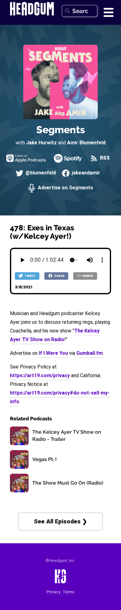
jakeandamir (85, 173)
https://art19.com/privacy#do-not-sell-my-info (60, 397)
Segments (60, 129)
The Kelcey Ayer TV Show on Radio (55, 335)
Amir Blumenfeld (86, 143)
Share (59, 276)
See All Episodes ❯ (60, 521)
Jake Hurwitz (41, 143)
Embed (87, 276)
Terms (68, 592)
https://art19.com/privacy (40, 375)
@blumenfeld (40, 173)
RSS (104, 158)
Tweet (30, 276)
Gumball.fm (89, 353)
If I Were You (53, 353)
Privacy (53, 592)
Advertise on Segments (65, 188)
